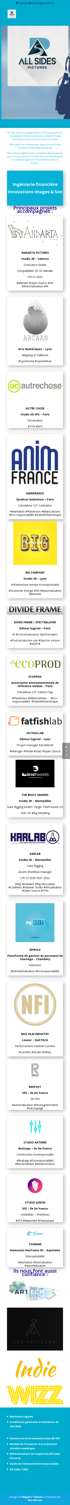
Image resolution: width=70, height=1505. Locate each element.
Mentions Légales (21, 1416)
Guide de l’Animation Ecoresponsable (34, 1463)
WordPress (35, 1500)
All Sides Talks (19, 1469)
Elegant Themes (32, 1497)
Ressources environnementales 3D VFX (35, 1438)
